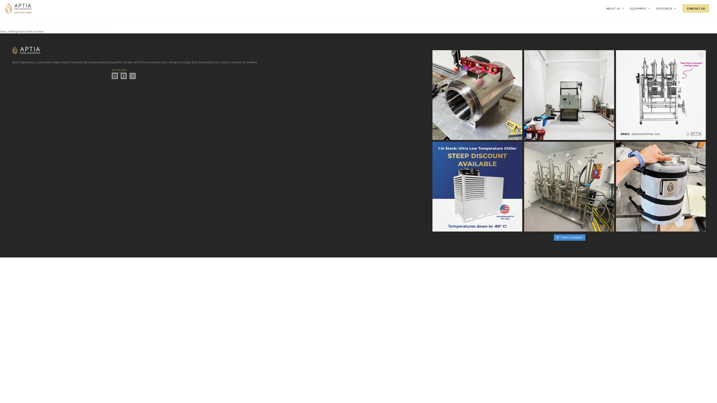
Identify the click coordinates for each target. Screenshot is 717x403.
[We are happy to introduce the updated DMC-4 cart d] (661, 95)
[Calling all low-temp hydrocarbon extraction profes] (477, 187)
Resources (664, 8)
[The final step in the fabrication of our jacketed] (477, 95)
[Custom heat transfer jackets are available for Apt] (661, 187)
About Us (613, 8)
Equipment (638, 8)
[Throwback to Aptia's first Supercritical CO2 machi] (569, 95)
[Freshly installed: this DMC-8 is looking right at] (569, 187)
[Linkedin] (115, 76)
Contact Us (696, 8)
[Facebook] (124, 76)
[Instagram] (132, 76)
